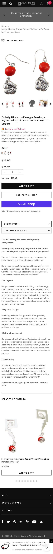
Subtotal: (5, 178)
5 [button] (28, 481)
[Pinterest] (14, 521)
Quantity (5, 166)
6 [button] (31, 481)
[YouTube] (34, 521)
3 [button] (22, 481)
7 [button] (34, 481)
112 (7, 211)
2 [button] (19, 481)
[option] (26, 14)
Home (4, 26)
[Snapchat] (41, 521)
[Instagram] (21, 521)
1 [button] (16, 481)
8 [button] (37, 481)
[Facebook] (2, 521)
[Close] (51, 541)
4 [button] (25, 481)
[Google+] (27, 521)
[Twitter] (8, 521)
